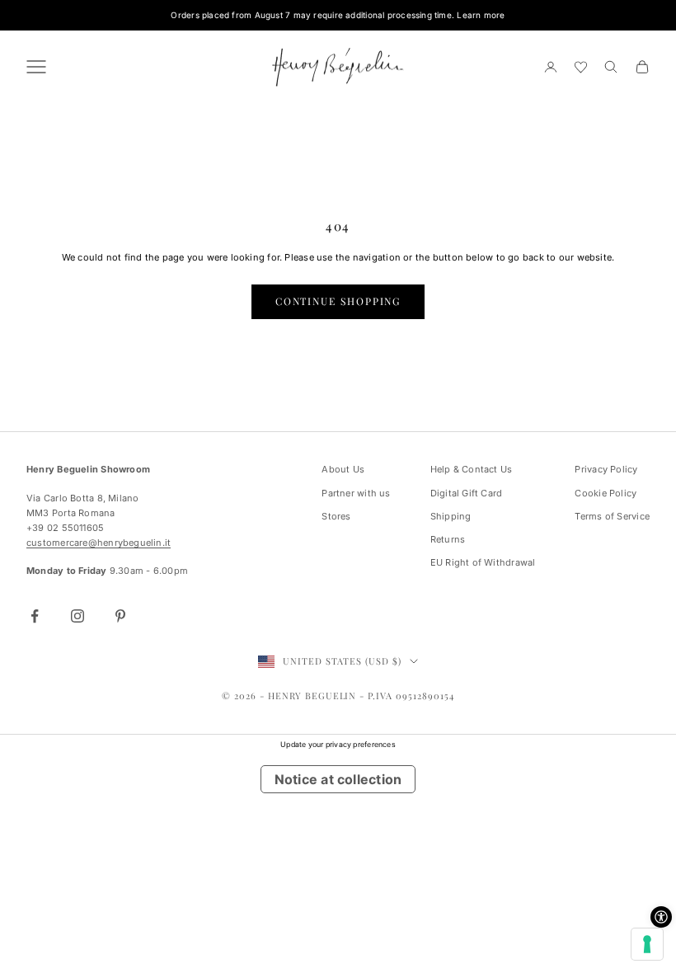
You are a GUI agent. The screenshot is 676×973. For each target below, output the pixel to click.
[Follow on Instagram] (77, 616)
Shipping (451, 516)
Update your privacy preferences (338, 744)
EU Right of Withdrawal (483, 562)
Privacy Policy (606, 469)
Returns (448, 539)
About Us (343, 469)
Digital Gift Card (466, 493)
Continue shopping (338, 301)
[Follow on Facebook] (34, 616)
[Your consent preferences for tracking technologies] (647, 944)
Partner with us (356, 493)
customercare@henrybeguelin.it (98, 542)
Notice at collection (338, 779)
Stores (336, 516)
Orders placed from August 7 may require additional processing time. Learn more (338, 15)
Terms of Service (612, 516)
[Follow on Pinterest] (120, 616)
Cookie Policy (605, 493)
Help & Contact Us (471, 469)
